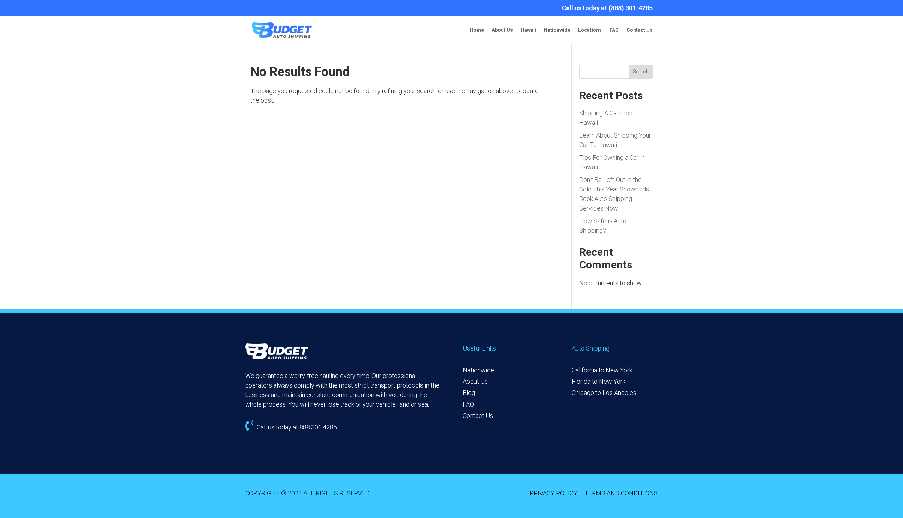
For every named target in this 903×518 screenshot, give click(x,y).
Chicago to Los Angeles (604, 392)
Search (641, 71)
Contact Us (639, 30)
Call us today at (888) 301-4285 (607, 8)
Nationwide (557, 30)
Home (477, 30)
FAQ (614, 30)
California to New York (602, 370)
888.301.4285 (318, 427)
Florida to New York (598, 381)
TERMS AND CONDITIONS (621, 493)
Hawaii (528, 30)
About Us (502, 30)
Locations (590, 30)
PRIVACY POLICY (553, 493)
